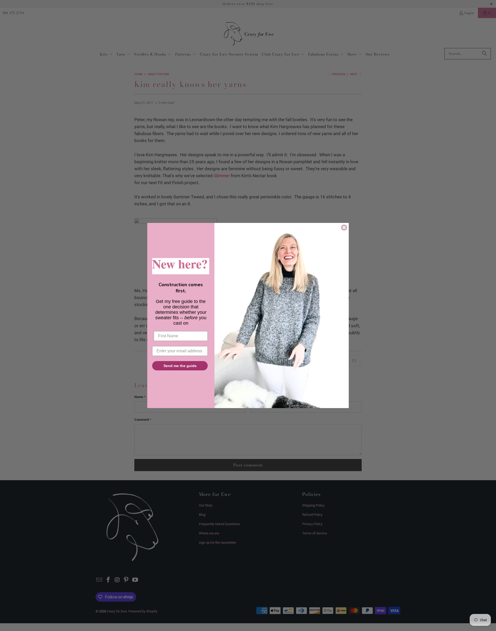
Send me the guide (180, 366)
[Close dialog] (344, 227)
